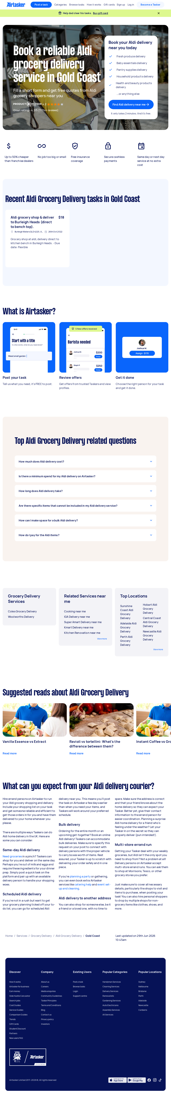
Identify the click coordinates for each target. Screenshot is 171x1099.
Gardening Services (112, 1000)
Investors (45, 1024)
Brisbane (142, 991)
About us (45, 981)
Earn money (14, 991)
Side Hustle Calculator (19, 995)
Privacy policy (47, 1019)
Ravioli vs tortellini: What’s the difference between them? (94, 743)
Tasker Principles (48, 1000)
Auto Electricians (110, 1005)
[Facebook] (149, 1080)
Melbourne (143, 986)
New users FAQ (16, 1038)
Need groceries (12, 856)
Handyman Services (112, 981)
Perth (140, 995)
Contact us (46, 1014)
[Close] (158, 13)
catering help (83, 884)
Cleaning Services (111, 986)
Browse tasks (79, 986)
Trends (12, 1019)
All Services (108, 1014)
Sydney (141, 981)
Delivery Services (110, 991)
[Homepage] (16, 4)
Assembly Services (111, 1010)
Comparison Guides (18, 1014)
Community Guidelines (51, 995)
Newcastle (143, 1005)
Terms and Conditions (51, 1005)
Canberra (142, 1010)
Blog (43, 1010)
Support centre (80, 995)
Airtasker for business (19, 986)
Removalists (108, 995)
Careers (44, 986)
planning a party (80, 876)
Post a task (41, 4)
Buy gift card (100, 13)
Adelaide (142, 1000)
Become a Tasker (150, 4)
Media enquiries (48, 991)
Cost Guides (15, 1005)
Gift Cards (14, 1024)
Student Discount (17, 1028)
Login (75, 991)
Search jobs (14, 1000)
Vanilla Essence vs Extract (24, 741)
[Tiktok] (160, 1080)
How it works (15, 981)
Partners (13, 1033)
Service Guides (16, 1010)
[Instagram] (155, 1080)
